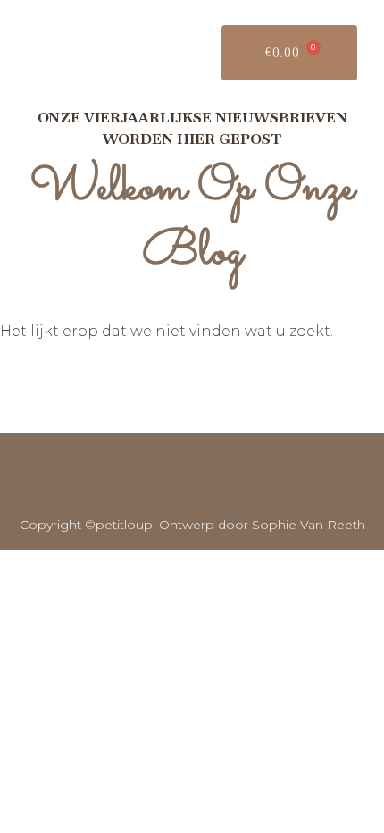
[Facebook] (119, 475)
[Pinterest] (264, 475)
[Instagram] (216, 475)
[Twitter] (168, 475)
